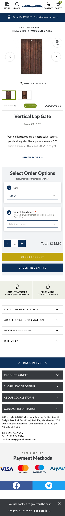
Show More (31, 157)
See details (43, 510)
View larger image (34, 83)
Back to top (32, 362)
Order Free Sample (32, 267)
